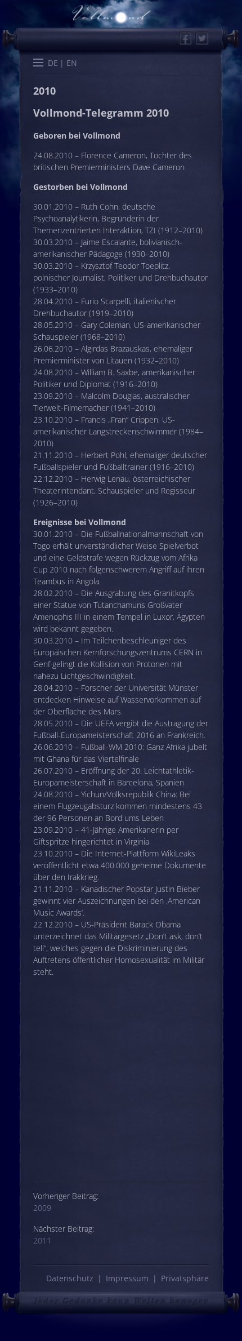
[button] (38, 64)
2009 (42, 1207)
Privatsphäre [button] (185, 1278)
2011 (42, 1240)
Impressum (127, 1278)
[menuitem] (53, 62)
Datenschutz (69, 1278)
